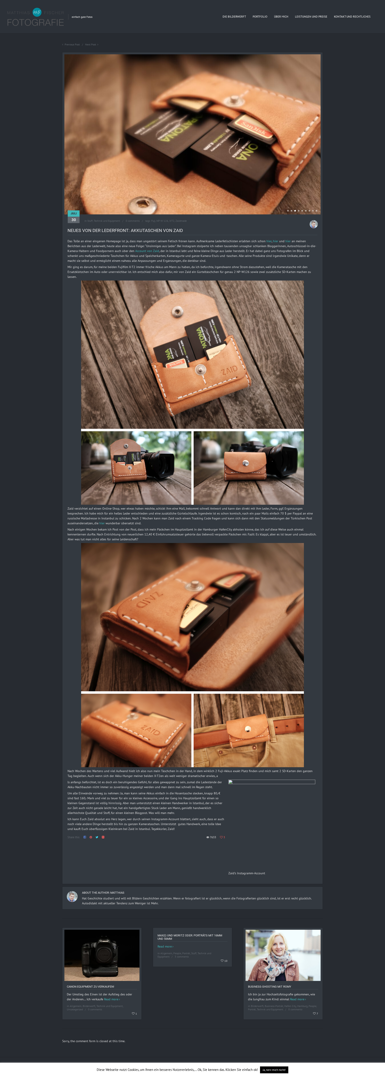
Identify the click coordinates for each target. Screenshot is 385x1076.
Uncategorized (75, 1009)
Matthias (117, 892)
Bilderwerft (89, 1006)
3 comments (182, 956)
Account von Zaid (147, 251)
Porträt (186, 953)
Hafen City (290, 1006)
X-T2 (171, 220)
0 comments (133, 220)
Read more (111, 999)
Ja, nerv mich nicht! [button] (274, 1070)
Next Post (90, 44)
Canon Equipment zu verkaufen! (90, 986)
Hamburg (302, 1006)
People (177, 953)
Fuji (153, 220)
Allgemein (76, 1006)
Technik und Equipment (107, 220)
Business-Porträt (274, 1006)
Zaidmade (181, 220)
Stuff (90, 220)
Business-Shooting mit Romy (269, 986)
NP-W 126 (162, 220)
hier (269, 241)
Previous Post (72, 44)
